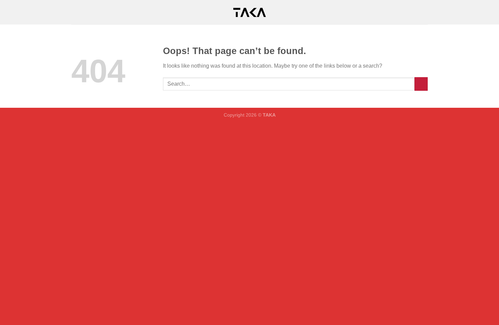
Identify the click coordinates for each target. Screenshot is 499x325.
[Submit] (421, 83)
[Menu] (75, 12)
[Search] (425, 12)
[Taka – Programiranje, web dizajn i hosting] (249, 12)
